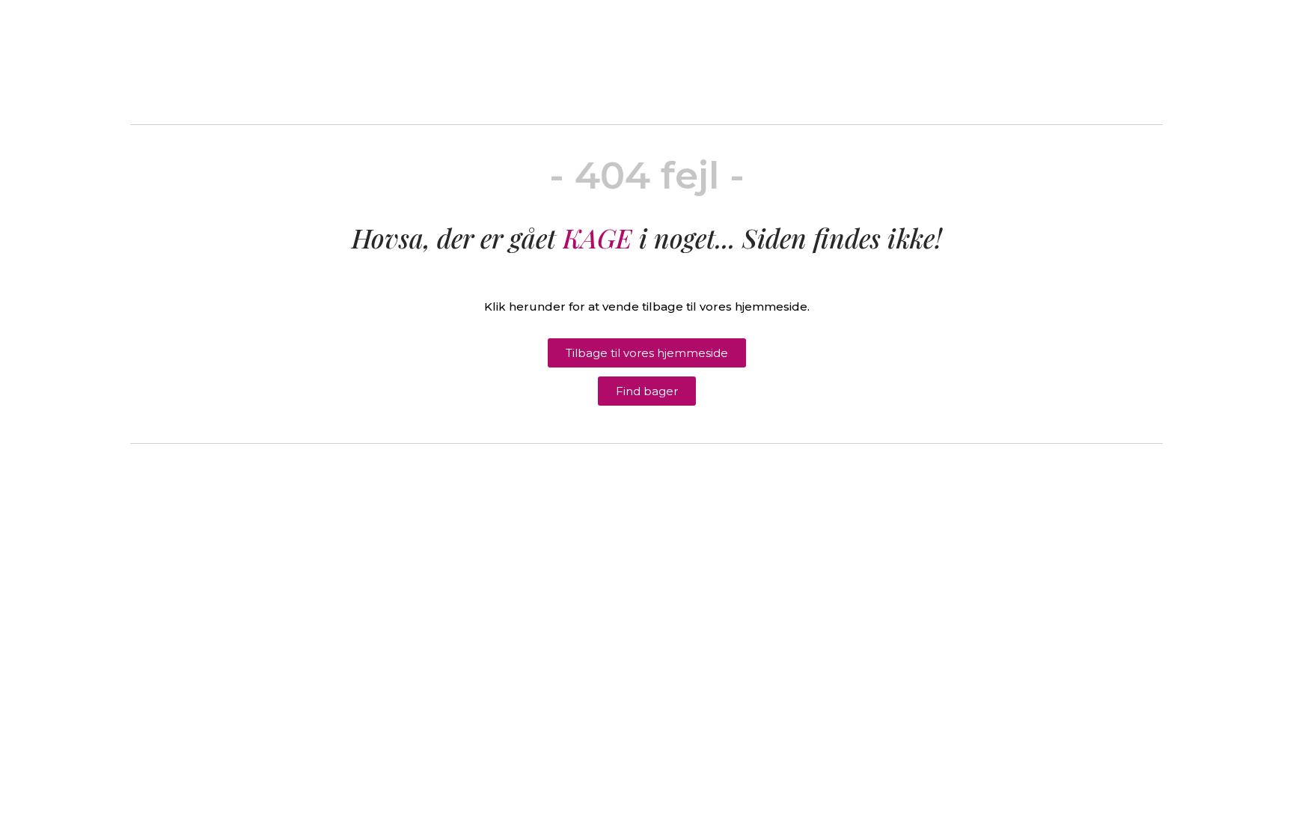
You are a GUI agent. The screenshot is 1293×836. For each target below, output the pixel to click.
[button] (647, 352)
